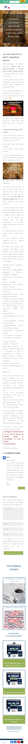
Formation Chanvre (14, 731)
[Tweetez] (22, 742)
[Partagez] (12, 742)
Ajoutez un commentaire (13, 553)
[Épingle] (18, 742)
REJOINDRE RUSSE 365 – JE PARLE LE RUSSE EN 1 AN (14, 664)
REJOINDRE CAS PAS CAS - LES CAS (14, 721)
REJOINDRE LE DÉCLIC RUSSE (14, 692)
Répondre (21, 488)
